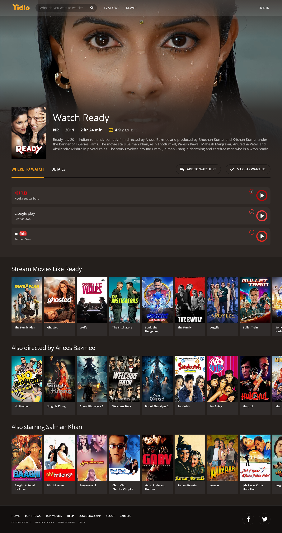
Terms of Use (66, 522)
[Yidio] (21, 8)
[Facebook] (248, 519)
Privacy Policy (44, 522)
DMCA (82, 522)
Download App (90, 516)
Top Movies (54, 516)
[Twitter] (264, 519)
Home (16, 516)
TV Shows (111, 8)
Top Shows (33, 516)
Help (70, 516)
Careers (125, 516)
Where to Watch (28, 169)
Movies (131, 8)
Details (58, 169)
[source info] (251, 191)
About (110, 516)
